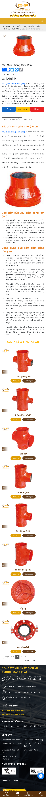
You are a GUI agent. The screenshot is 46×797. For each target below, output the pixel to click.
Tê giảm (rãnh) (23, 531)
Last (33, 661)
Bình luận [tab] (28, 119)
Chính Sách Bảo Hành (11, 740)
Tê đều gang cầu (23, 569)
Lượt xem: (6, 74)
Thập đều (23, 453)
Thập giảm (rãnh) (23, 415)
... (12, 661)
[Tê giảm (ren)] (23, 476)
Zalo (9, 109)
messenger (23, 109)
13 (16, 661)
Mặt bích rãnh (23, 647)
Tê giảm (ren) (23, 492)
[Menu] (3, 21)
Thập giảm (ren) (23, 376)
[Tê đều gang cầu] (23, 554)
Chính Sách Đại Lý (31, 750)
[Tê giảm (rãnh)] (23, 515)
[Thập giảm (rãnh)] (23, 399)
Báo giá (16, 381)
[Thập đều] (23, 438)
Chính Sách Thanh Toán (12, 743)
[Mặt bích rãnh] (23, 631)
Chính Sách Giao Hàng (33, 740)
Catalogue (29, 381)
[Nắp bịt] (23, 592)
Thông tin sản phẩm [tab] (12, 119)
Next (27, 661)
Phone (37, 109)
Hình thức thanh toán (10, 726)
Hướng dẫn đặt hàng (32, 726)
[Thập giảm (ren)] (23, 360)
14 (21, 661)
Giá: (3, 79)
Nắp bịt (23, 608)
